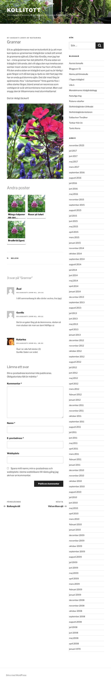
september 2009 (77, 551)
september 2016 (77, 172)
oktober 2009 (75, 546)
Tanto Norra (74, 128)
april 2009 (74, 578)
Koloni (15, 258)
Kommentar (14, 383)
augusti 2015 (75, 210)
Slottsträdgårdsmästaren (80, 112)
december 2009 (76, 535)
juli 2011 (73, 432)
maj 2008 (73, 638)
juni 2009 (73, 567)
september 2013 (77, 302)
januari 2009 (75, 595)
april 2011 (73, 448)
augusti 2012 (75, 362)
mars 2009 (74, 584)
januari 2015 (75, 243)
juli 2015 (73, 215)
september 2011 (76, 421)
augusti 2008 (75, 622)
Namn (11, 423)
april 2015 (73, 232)
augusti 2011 (75, 427)
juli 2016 (73, 183)
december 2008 (76, 600)
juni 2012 (73, 372)
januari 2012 (75, 400)
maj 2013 (73, 324)
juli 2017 (73, 150)
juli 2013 (73, 313)
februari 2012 (75, 394)
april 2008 (74, 643)
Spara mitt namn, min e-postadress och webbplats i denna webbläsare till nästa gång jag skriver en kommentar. (33, 472)
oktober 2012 (75, 351)
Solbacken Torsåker (78, 117)
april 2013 (73, 329)
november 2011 (76, 410)
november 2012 (76, 345)
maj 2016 (73, 194)
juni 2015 (73, 221)
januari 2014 (75, 291)
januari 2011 (74, 465)
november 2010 (76, 475)
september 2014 (77, 259)
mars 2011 (74, 454)
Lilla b (71, 85)
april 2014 (73, 286)
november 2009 (76, 540)
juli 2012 (73, 367)
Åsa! (18, 288)
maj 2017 (73, 161)
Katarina (35, 38)
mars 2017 (74, 167)
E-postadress (15, 438)
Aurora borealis (76, 63)
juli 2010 (73, 497)
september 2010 (77, 486)
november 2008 (76, 605)
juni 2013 (73, 318)
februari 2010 (75, 524)
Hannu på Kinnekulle (78, 74)
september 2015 (77, 205)
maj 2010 (73, 508)
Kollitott (24, 10)
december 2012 (76, 340)
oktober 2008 (75, 611)
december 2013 (76, 297)
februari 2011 (75, 459)
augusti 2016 (75, 178)
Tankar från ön (76, 123)
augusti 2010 (75, 492)
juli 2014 (73, 270)
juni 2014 (73, 275)
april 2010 (73, 513)
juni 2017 (73, 156)
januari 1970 (75, 649)
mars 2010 (74, 519)
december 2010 (76, 470)
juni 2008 (73, 632)
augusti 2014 (75, 264)
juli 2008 (73, 627)
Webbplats (13, 453)
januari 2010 (75, 529)
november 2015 (76, 199)
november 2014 (76, 248)
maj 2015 (73, 226)
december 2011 (76, 405)
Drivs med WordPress (16, 675)
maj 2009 (73, 573)
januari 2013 (75, 335)
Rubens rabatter (76, 101)
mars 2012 (74, 389)
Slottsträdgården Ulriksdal (81, 106)
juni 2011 (73, 438)
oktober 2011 (75, 416)
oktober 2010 (75, 481)
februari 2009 (75, 589)
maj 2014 (73, 280)
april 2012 (73, 383)
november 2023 (76, 145)
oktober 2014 (75, 253)
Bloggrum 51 (75, 68)
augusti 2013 (75, 307)
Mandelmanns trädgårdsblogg (83, 90)
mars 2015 (74, 237)
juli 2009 (73, 562)
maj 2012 (73, 378)
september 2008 (77, 616)
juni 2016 (73, 188)
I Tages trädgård (76, 79)
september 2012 (76, 356)
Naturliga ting (75, 96)
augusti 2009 (75, 557)
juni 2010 (73, 502)
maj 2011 (73, 443)
